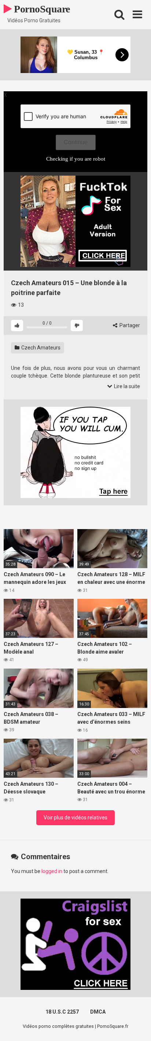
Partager (129, 325)
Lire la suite (126, 386)
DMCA (98, 1012)
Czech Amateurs (40, 348)
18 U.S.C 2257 (62, 1012)
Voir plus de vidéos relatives (75, 817)
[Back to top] (137, 1026)
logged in (51, 871)
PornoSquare (41, 9)
